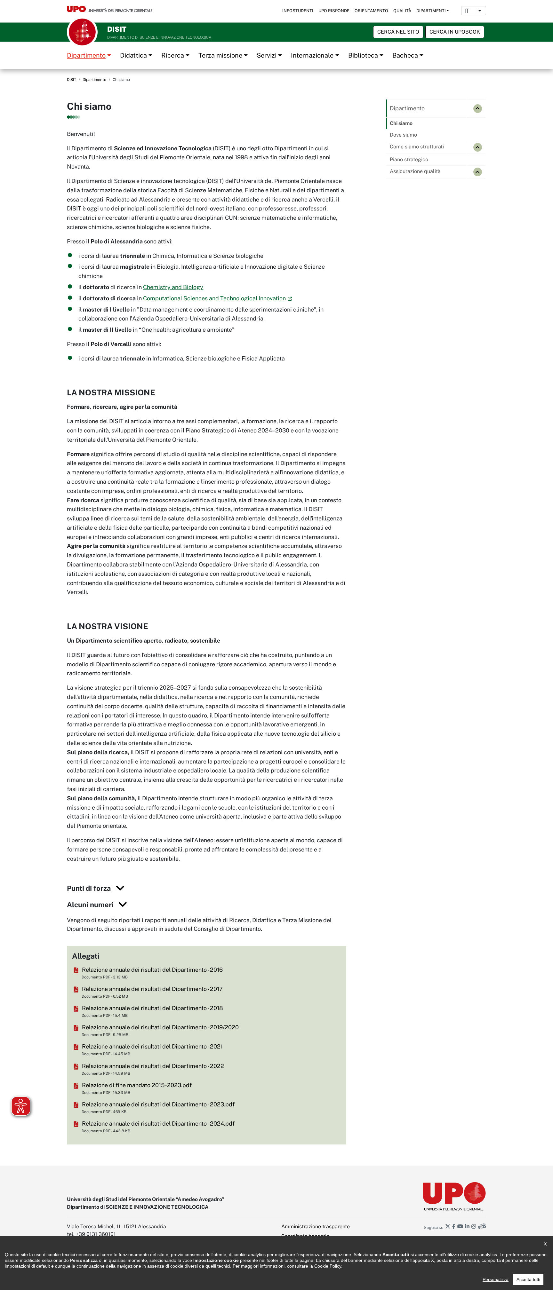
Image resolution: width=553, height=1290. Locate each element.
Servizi (266, 55)
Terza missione (220, 55)
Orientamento (371, 10)
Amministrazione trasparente (315, 1226)
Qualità (402, 10)
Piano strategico (409, 159)
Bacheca (405, 55)
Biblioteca (363, 55)
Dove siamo (403, 135)
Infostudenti (297, 10)
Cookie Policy (327, 1266)
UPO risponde (333, 10)
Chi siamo (401, 123)
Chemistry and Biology (173, 287)
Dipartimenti (431, 10)
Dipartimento (86, 55)
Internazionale (312, 55)
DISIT (71, 79)
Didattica (133, 55)
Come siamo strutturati (417, 147)
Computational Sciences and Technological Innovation (214, 298)
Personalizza (496, 1279)
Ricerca (172, 55)
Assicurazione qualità (415, 171)
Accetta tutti (528, 1279)
